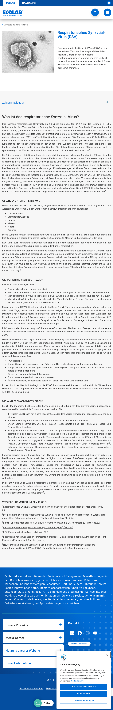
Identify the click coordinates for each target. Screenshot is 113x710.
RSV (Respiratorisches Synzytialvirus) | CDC (25, 532)
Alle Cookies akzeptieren (84, 687)
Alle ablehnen (83, 694)
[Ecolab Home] (11, 13)
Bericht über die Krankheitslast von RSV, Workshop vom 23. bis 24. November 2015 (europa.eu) (51, 522)
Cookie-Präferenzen (79, 644)
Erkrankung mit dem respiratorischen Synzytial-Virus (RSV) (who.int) (38, 527)
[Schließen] (107, 655)
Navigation (13, 102)
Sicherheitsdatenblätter (31, 688)
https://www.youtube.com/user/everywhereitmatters (95, 633)
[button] (95, 12)
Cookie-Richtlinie (77, 681)
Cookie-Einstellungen (83, 701)
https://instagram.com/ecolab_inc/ (87, 633)
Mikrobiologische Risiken (15, 24)
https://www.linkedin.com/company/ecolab (72, 633)
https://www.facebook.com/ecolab (80, 633)
